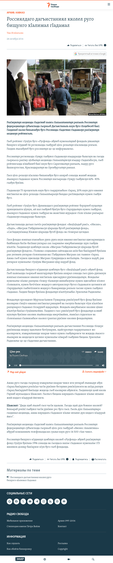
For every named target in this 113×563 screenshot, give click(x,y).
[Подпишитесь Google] (9, 501)
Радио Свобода (20, 355)
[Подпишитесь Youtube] (30, 501)
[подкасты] (44, 559)
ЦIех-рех (15, 351)
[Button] (74, 45)
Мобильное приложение (20, 521)
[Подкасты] (57, 501)
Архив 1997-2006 (66, 521)
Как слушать (13, 543)
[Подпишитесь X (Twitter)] (23, 501)
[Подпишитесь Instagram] (43, 501)
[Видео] (68, 559)
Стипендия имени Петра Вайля (23, 526)
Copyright (63, 549)
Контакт (62, 526)
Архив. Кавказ (16, 13)
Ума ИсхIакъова (15, 33)
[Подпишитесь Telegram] (37, 501)
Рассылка (63, 543)
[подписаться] (64, 501)
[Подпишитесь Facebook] (16, 501)
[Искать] (93, 559)
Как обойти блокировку (19, 549)
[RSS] (50, 501)
